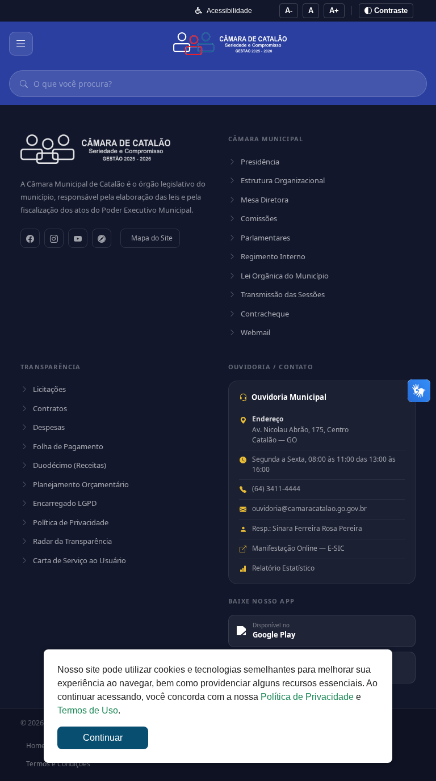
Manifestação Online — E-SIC (298, 548)
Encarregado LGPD (65, 503)
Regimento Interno (273, 256)
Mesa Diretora (264, 200)
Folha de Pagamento (68, 446)
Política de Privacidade (70, 522)
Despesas (49, 427)
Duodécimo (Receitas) (69, 465)
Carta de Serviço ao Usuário (79, 560)
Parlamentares (265, 238)
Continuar (103, 737)
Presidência (260, 162)
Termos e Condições (58, 764)
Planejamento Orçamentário (81, 484)
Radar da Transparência (72, 541)
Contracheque (265, 314)
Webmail (255, 332)
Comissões (259, 218)
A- (288, 10)
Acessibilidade (229, 11)
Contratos (50, 408)
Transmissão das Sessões (283, 294)
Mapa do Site (152, 238)
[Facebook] (30, 238)
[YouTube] (77, 238)
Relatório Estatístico (283, 568)
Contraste (390, 10)
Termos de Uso (87, 710)
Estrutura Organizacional (283, 180)
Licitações (49, 389)
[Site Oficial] (101, 238)
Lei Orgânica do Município (285, 276)
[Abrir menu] (21, 44)
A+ (334, 10)
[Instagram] (54, 238)
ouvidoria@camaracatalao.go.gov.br (309, 508)
